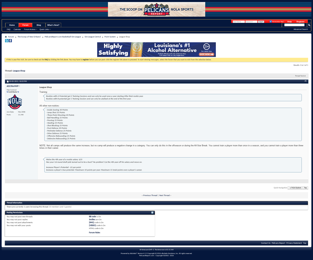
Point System (110, 37)
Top (305, 188)
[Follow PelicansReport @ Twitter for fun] (6, 42)
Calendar (17, 29)
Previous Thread (150, 195)
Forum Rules (94, 233)
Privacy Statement (294, 243)
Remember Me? (278, 22)
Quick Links (44, 29)
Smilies (92, 220)
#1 (306, 81)
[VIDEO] (92, 225)
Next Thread (164, 195)
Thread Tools (299, 76)
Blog (39, 25)
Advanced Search (301, 29)
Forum (25, 25)
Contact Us (265, 243)
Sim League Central (93, 37)
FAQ (8, 29)
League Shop (19, 71)
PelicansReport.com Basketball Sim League (63, 37)
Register (301, 22)
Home (12, 25)
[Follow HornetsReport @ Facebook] (10, 42)
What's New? (53, 25)
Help (289, 22)
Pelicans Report (278, 243)
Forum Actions (30, 29)
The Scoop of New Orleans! (29, 37)
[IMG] (91, 222)
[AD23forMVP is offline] (15, 102)
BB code (92, 217)
